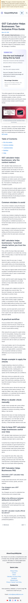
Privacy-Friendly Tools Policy (14, 582)
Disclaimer (14, 578)
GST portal (4, 134)
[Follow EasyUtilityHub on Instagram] (13, 600)
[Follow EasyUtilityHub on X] (20, 600)
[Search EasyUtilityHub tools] (26, 13)
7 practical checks (8, 147)
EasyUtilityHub (11, 13)
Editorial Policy (14, 580)
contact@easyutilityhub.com (15, 594)
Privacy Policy (14, 571)
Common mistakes (8, 145)
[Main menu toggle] (22, 13)
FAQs (4, 153)
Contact (14, 572)
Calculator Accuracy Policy (14, 576)
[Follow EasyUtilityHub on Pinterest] (18, 600)
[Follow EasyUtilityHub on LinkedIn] (10, 600)
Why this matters (7, 142)
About (14, 574)
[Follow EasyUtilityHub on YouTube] (7, 600)
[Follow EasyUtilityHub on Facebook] (15, 600)
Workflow (5, 150)
